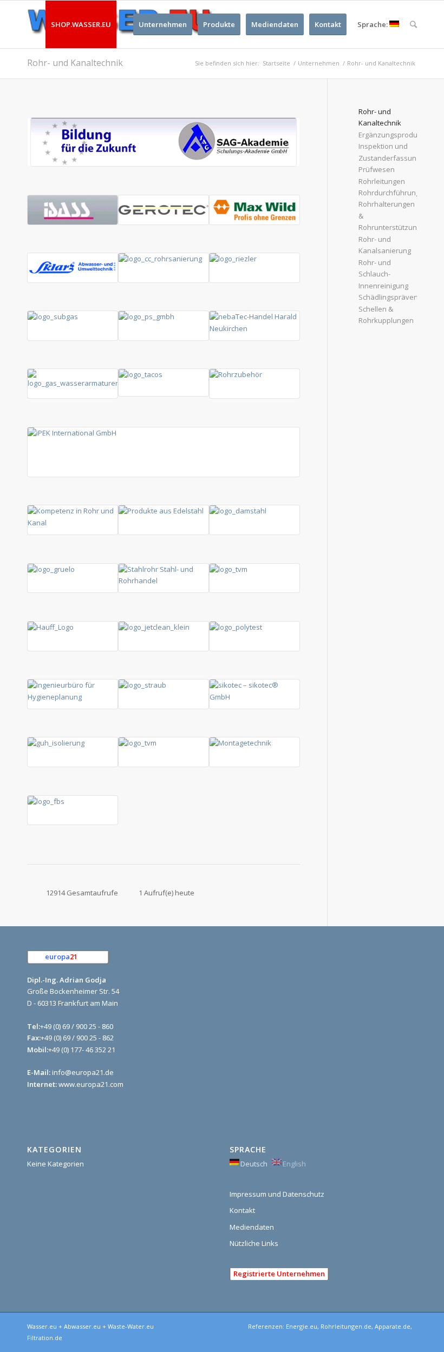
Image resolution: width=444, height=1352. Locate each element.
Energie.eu (301, 1326)
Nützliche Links (254, 1243)
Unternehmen (318, 63)
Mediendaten (252, 1227)
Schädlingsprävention (394, 297)
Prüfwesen (376, 169)
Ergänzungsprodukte (393, 135)
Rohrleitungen (381, 181)
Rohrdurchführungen (393, 192)
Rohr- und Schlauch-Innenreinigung (383, 274)
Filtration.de (44, 1338)
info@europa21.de (83, 1072)
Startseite (276, 63)
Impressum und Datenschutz (277, 1194)
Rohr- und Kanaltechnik (75, 63)
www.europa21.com (90, 1084)
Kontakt (242, 1210)
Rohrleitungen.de (346, 1326)
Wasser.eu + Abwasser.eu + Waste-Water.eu (90, 1326)
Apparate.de (392, 1326)
